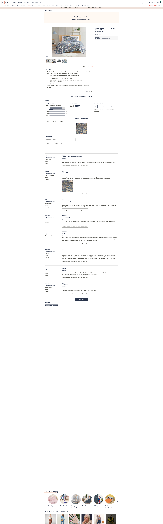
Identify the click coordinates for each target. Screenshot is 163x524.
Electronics (66, 5)
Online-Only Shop (21, 5)
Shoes (53, 5)
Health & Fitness (85, 5)
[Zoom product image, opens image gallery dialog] (46, 56)
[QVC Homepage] (45, 10)
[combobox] (86, 2)
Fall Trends (13, 5)
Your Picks (4, 5)
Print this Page (90, 91)
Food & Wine (78, 5)
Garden (33, 5)
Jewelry (48, 5)
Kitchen (71, 5)
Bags (57, 5)
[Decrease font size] (92, 66)
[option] (81, 8)
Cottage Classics (98, 34)
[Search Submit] (142, 2)
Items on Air (26, 2)
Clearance (28, 5)
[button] (149, 2)
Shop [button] (14, 2)
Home (61, 5)
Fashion (38, 5)
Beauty (43, 5)
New (8, 5)
